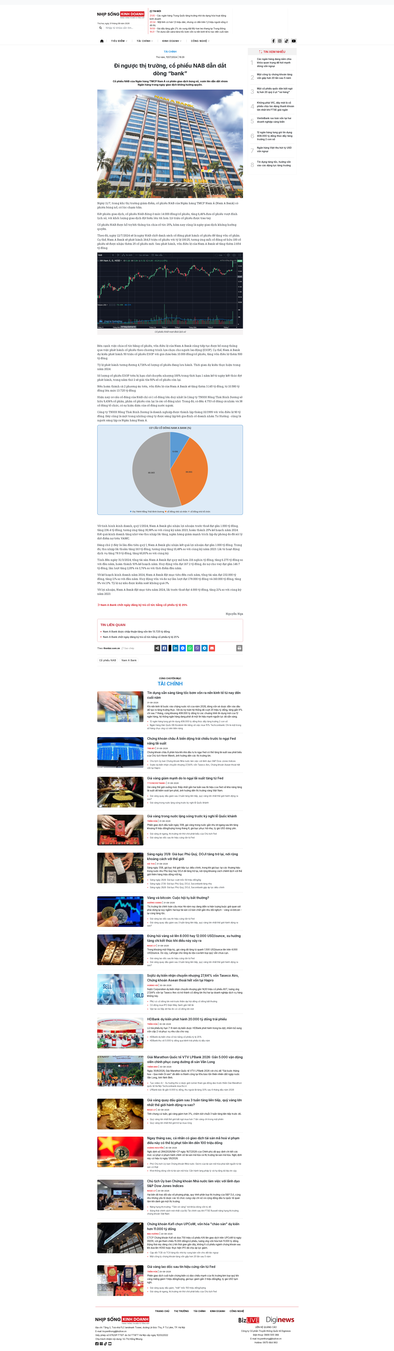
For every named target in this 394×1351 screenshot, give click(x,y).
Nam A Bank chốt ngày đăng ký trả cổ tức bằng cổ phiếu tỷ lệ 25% (143, 605)
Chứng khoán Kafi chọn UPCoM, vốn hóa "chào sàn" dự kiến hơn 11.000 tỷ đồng (193, 1226)
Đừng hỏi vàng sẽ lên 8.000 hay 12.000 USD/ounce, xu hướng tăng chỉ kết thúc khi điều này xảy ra (194, 938)
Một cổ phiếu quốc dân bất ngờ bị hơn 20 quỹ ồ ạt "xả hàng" (274, 90)
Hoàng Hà (152, 985)
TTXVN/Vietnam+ (156, 783)
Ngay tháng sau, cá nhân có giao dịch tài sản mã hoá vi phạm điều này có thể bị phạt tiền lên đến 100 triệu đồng (193, 1140)
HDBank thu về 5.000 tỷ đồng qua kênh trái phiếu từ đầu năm (179, 1040)
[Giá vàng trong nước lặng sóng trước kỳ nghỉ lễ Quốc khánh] (120, 830)
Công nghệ (199, 40)
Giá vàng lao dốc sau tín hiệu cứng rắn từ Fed (172, 837)
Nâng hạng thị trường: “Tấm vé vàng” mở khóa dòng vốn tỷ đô (180, 1207)
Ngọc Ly (151, 946)
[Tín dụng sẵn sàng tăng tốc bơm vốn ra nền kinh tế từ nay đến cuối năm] (120, 706)
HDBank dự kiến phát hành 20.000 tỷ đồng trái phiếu (187, 1019)
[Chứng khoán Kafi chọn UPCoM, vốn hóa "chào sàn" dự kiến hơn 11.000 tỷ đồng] (120, 1238)
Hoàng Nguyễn (155, 1148)
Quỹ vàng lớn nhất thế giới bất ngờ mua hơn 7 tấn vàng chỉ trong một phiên (186, 1119)
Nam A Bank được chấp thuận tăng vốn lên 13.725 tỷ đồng (136, 631)
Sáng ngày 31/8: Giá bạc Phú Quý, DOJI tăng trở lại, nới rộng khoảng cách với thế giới (192, 856)
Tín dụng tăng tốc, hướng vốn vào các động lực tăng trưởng (274, 163)
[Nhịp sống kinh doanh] (122, 1320)
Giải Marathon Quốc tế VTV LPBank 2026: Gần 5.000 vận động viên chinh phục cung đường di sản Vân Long (195, 1059)
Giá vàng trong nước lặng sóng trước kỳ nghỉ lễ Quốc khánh (179, 803)
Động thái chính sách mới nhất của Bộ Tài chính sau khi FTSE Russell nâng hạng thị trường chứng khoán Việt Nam (193, 1212)
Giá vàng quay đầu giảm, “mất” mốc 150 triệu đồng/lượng (177, 1288)
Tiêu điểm (118, 40)
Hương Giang (154, 903)
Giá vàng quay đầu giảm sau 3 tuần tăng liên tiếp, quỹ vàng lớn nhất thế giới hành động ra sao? (192, 797)
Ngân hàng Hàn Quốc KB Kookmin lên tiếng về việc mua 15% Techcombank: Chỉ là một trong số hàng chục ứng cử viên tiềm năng (194, 726)
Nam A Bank (129, 660)
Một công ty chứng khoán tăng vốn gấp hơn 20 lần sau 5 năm (180, 1256)
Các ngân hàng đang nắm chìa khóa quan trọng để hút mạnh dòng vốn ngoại (274, 63)
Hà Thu (151, 864)
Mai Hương (153, 1234)
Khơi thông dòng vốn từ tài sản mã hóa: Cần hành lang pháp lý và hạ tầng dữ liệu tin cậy (193, 1171)
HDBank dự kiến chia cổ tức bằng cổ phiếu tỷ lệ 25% (175, 1037)
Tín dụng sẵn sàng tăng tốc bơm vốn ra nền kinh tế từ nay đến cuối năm (192, 31)
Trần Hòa (152, 821)
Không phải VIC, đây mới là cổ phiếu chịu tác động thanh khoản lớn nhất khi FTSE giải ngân (275, 106)
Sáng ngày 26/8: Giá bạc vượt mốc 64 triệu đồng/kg (175, 880)
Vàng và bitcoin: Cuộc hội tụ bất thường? (178, 898)
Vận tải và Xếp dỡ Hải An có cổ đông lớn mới (171, 1009)
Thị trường (181, 1311)
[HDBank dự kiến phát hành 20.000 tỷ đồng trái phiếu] (120, 1033)
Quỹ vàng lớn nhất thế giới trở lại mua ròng (170, 1123)
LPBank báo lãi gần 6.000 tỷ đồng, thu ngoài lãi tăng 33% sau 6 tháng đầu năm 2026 (191, 1090)
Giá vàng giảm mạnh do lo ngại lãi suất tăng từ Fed (185, 778)
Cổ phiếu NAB (107, 660)
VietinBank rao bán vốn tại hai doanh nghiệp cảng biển (274, 120)
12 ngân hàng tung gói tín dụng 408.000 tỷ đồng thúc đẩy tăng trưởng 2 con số (188, 721)
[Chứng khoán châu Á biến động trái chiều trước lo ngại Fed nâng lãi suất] (120, 752)
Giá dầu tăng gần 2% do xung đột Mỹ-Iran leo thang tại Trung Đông (191, 28)
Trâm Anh (152, 1067)
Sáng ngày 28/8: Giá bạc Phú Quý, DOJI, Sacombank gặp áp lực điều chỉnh (186, 887)
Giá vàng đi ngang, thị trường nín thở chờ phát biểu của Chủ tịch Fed (183, 834)
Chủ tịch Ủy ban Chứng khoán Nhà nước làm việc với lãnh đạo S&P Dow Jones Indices (192, 761)
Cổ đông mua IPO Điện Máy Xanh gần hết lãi (171, 1005)
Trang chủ (162, 1311)
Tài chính (144, 40)
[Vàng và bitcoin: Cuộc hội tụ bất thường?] (120, 911)
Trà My (151, 748)
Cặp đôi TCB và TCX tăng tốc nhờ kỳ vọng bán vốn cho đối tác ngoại (183, 1252)
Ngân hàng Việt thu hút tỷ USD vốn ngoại (274, 149)
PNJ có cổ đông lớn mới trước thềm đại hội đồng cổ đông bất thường (183, 1001)
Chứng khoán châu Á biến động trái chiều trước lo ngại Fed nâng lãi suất (191, 741)
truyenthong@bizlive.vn (115, 1331)
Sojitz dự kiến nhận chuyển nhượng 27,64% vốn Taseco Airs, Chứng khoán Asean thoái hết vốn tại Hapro (193, 766)
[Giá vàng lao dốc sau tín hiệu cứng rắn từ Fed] (120, 1280)
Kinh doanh (171, 40)
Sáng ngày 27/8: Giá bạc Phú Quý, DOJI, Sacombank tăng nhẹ (180, 883)
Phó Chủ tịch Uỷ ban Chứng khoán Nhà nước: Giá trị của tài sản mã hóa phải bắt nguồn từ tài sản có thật (194, 1165)
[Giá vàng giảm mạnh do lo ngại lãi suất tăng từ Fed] (120, 792)
